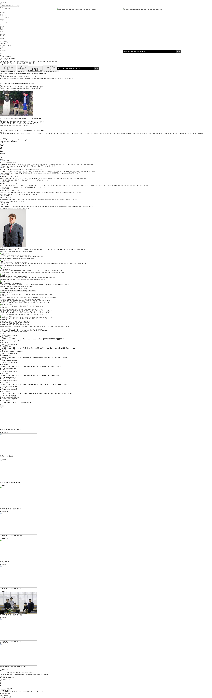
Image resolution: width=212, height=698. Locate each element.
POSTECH (3, 686)
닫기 (178, 51)
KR (1, 53)
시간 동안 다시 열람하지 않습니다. (134, 51)
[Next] (3, 406)
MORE (2, 75)
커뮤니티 (7, 40)
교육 (6, 22)
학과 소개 (8, 9)
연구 (6, 33)
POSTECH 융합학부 (6, 688)
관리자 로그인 (5, 693)
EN (1, 55)
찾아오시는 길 (4, 695)
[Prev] (1, 406)
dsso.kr (41, 692)
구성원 (7, 17)
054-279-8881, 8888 (8, 678)
